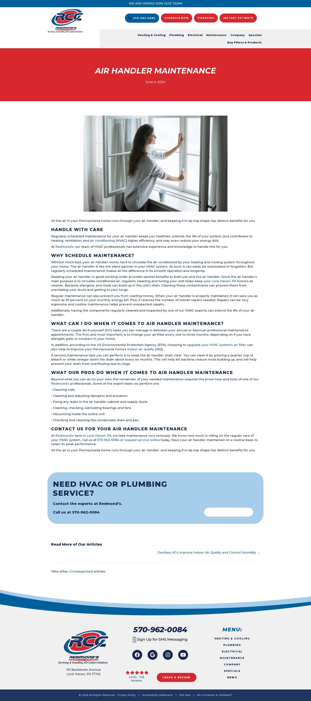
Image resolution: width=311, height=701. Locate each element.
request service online (142, 440)
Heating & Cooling (152, 35)
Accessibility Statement (157, 695)
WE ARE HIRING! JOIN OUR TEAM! (155, 3)
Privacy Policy (127, 695)
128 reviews (137, 678)
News (232, 677)
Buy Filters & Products (244, 42)
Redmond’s (64, 246)
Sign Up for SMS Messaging (162, 639)
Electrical (195, 35)
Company (237, 35)
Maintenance (216, 35)
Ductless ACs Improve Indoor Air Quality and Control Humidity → (209, 552)
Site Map (185, 695)
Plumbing (176, 35)
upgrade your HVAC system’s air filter (216, 345)
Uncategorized (81, 571)
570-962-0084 (108, 440)
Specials (255, 35)
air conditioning (102, 240)
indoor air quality (140, 349)
